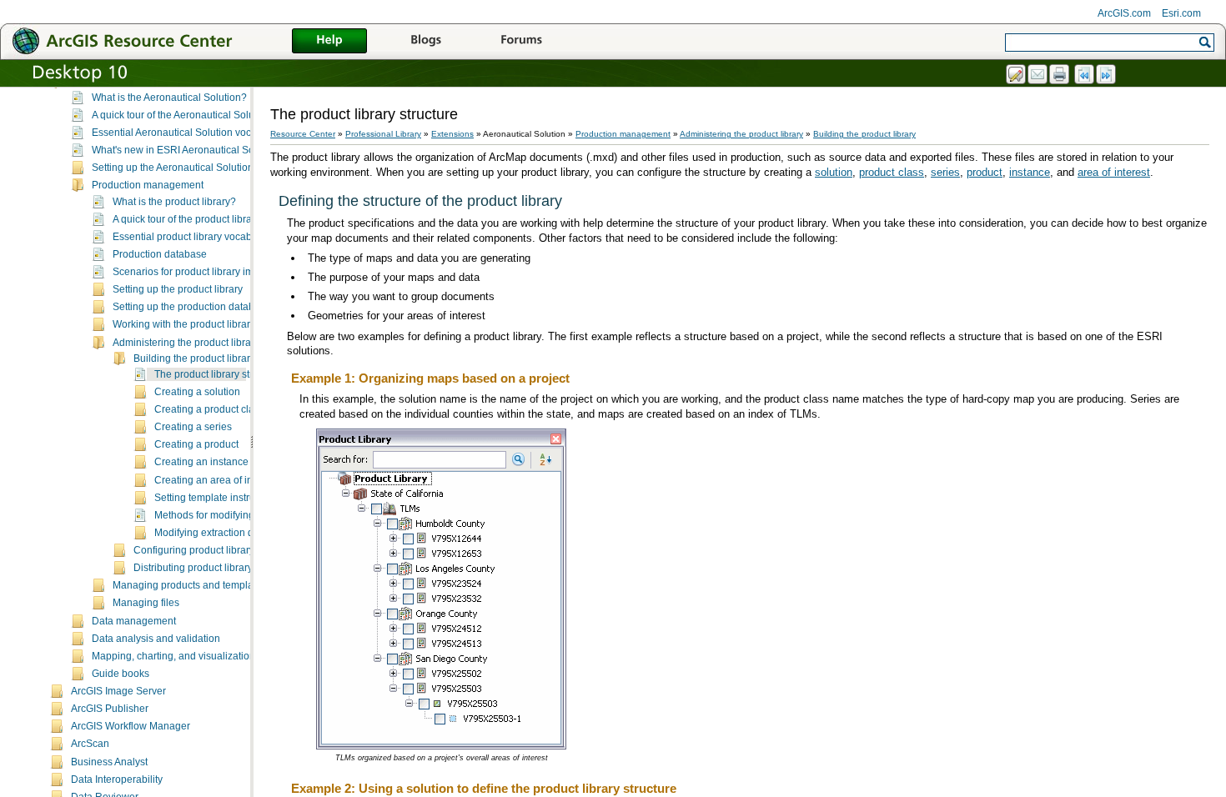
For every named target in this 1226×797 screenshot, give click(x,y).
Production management (147, 185)
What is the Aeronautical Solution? (169, 98)
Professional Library (383, 133)
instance (1029, 172)
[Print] (1060, 75)
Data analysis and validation (156, 639)
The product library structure (217, 374)
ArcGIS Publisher (109, 709)
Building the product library (194, 358)
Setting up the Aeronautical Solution (173, 168)
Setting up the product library (178, 289)
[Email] (1038, 75)
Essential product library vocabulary (193, 237)
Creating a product (196, 444)
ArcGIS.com (1124, 13)
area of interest (1114, 172)
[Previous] (1085, 75)
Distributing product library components (222, 568)
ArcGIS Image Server (118, 691)
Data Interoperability (117, 779)
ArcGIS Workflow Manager (130, 726)
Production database (160, 254)
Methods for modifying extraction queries (246, 515)
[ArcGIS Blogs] (425, 41)
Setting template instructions (218, 498)
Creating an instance (201, 462)
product (984, 172)
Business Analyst (109, 762)
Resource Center (302, 133)
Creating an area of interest (216, 480)
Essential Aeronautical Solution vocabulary (188, 133)
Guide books (120, 674)
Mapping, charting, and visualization (173, 656)
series (945, 172)
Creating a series (193, 427)
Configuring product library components (223, 550)
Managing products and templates (190, 585)
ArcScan (90, 744)
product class (891, 172)
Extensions (452, 133)
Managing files (146, 603)
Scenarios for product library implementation (213, 272)
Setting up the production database (192, 307)
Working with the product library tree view (206, 324)
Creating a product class (209, 409)
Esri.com (1181, 13)
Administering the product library (186, 343)
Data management (134, 621)
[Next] (1107, 75)
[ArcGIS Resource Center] (158, 40)
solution (833, 172)
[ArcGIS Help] (329, 41)
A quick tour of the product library (186, 219)
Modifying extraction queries (218, 533)
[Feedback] (1017, 75)
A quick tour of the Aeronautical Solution (181, 115)
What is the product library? (174, 202)
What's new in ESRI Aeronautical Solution (185, 150)
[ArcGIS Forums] (521, 41)
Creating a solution (197, 392)
